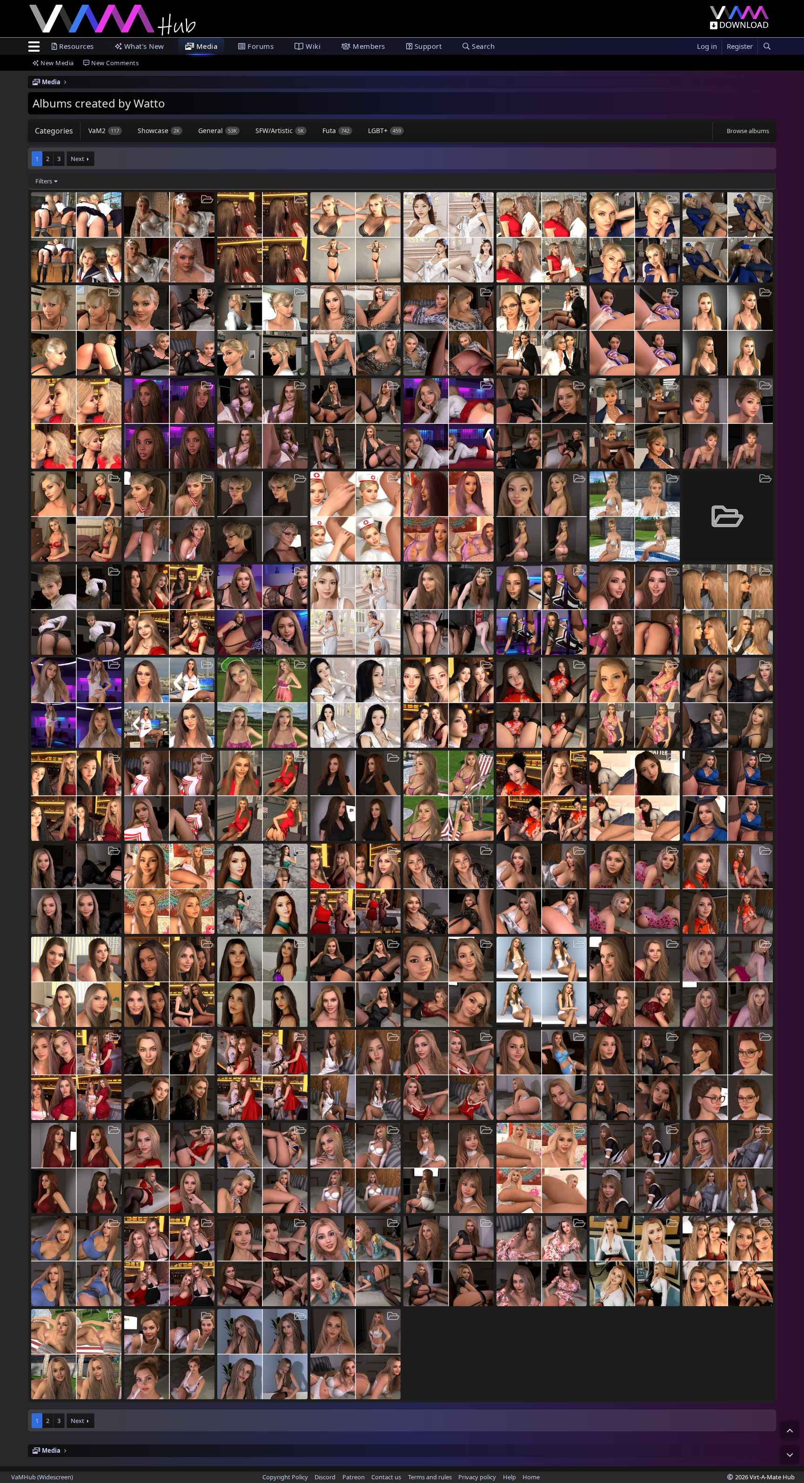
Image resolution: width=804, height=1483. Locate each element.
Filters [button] (43, 181)
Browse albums (748, 131)
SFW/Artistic (279, 130)
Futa (335, 130)
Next (77, 158)
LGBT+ (384, 130)
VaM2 (103, 130)
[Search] (766, 46)
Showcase (159, 130)
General (217, 130)
